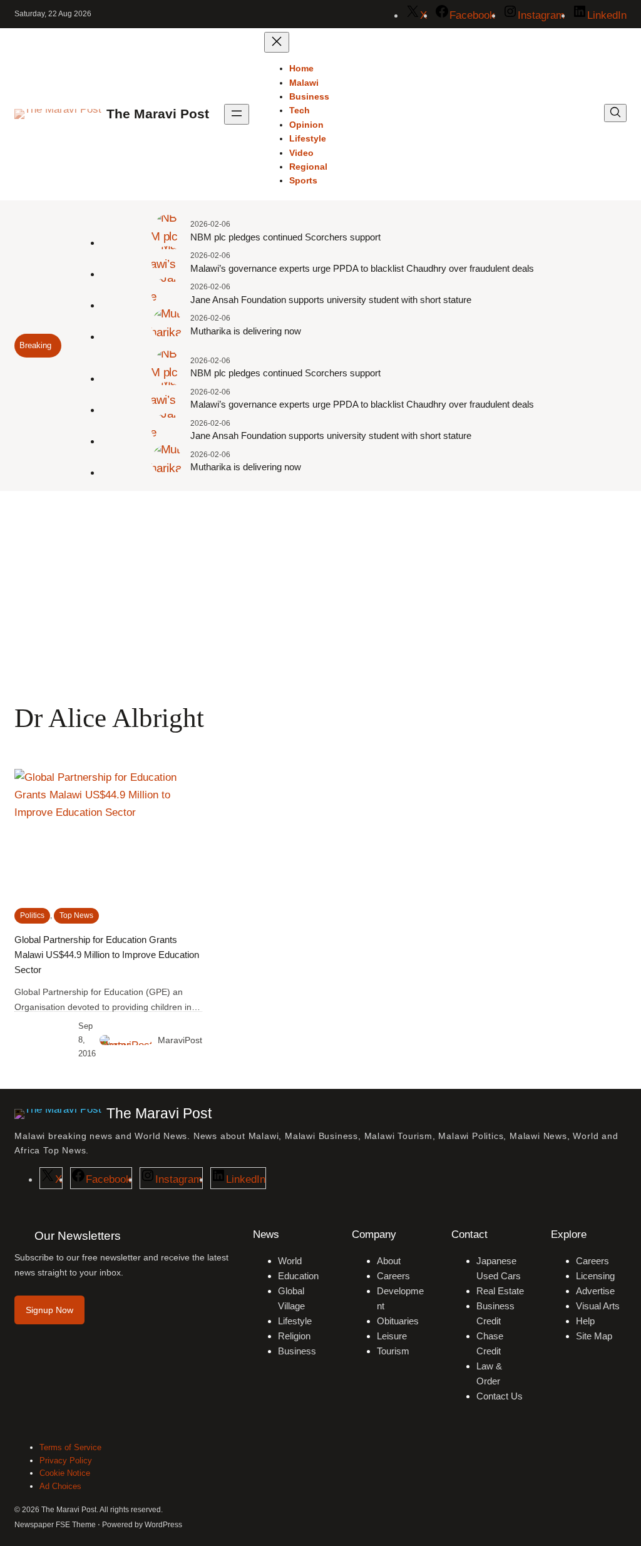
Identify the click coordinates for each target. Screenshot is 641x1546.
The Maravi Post (157, 113)
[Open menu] (236, 114)
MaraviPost (180, 1040)
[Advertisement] (320, 593)
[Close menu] (276, 42)
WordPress (163, 1524)
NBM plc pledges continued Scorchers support (285, 237)
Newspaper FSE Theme (55, 1524)
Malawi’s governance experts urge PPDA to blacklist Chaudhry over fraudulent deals (362, 268)
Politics (32, 915)
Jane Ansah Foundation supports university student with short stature (330, 299)
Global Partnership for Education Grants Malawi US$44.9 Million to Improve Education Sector (106, 954)
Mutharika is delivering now (245, 331)
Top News (76, 915)
